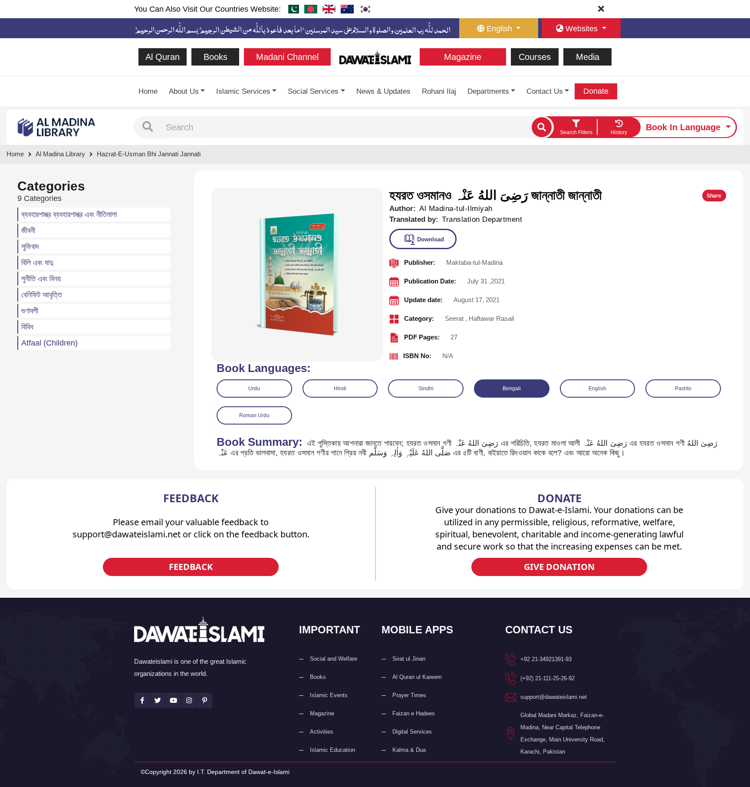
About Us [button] (184, 91)
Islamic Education (332, 750)
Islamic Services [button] (243, 91)
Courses (535, 57)
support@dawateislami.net (553, 697)
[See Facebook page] (142, 700)
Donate (596, 91)
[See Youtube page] (173, 700)
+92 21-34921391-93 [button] (546, 659)
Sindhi (426, 388)
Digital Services (412, 731)
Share (714, 196)
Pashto (683, 388)
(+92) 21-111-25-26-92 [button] (547, 678)
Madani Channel (287, 57)
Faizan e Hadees (413, 713)
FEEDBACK (191, 567)
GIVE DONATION (559, 567)
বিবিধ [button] (27, 327)
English (597, 388)
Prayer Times (409, 695)
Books (215, 57)
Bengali (512, 388)
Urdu (254, 388)
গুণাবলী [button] (29, 310)
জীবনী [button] (28, 230)
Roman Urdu (254, 415)
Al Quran (162, 57)
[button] (147, 127)
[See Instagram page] (189, 700)
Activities (321, 731)
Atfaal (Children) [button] (49, 343)
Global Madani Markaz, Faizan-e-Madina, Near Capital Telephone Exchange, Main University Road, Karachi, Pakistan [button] (562, 733)
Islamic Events (329, 695)
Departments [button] (488, 91)
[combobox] (347, 127)
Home (148, 91)
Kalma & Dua (409, 750)
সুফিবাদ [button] (30, 246)
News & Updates (383, 91)
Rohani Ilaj (439, 91)
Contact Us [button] (544, 91)
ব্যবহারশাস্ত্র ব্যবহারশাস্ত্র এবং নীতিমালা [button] (69, 214)
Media (587, 57)
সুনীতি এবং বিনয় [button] (41, 278)
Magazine (462, 57)
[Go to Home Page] (375, 56)
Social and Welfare (333, 658)
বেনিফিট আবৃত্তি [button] (41, 294)
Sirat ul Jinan (408, 658)
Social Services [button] (313, 91)
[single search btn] (542, 127)
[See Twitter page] (157, 700)
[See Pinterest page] (204, 700)
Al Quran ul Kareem (417, 677)
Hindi (340, 388)
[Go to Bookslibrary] (57, 126)
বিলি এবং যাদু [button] (37, 262)
